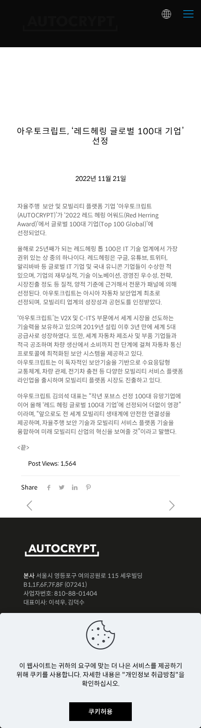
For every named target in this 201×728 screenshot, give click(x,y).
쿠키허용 (100, 711)
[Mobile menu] (188, 14)
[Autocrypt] (70, 23)
